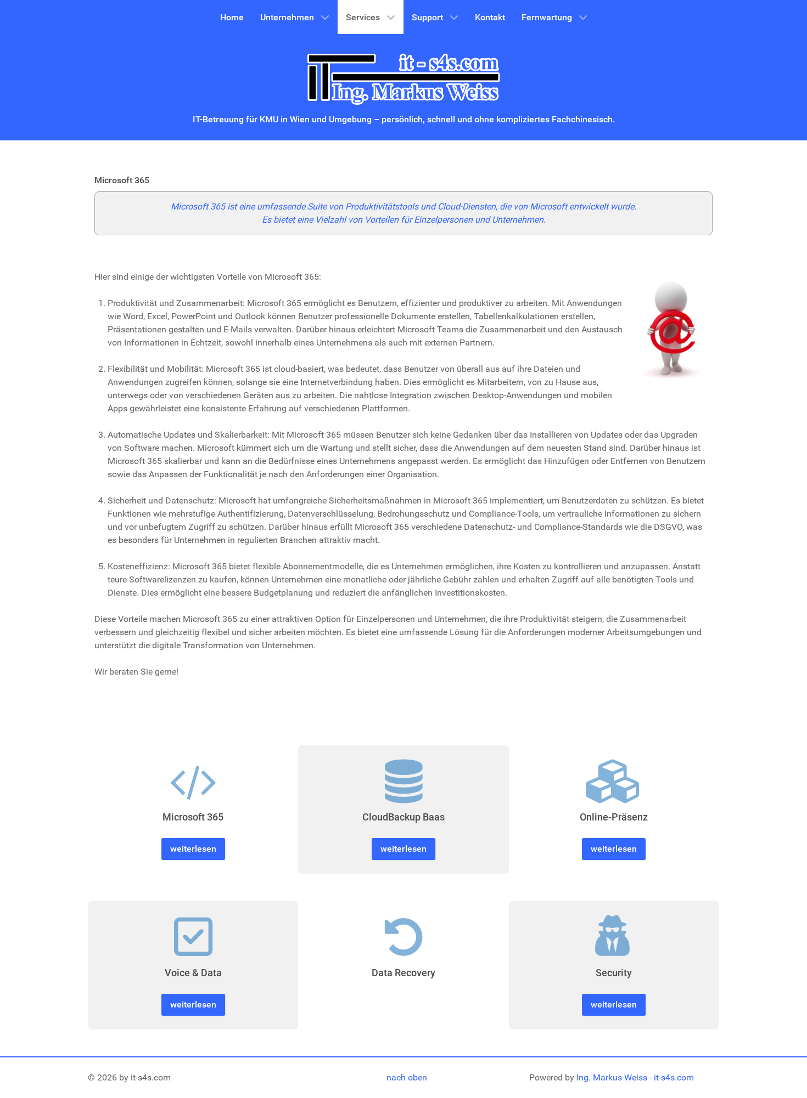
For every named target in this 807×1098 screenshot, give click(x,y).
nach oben (406, 1077)
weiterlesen (193, 849)
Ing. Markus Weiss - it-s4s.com (635, 1077)
